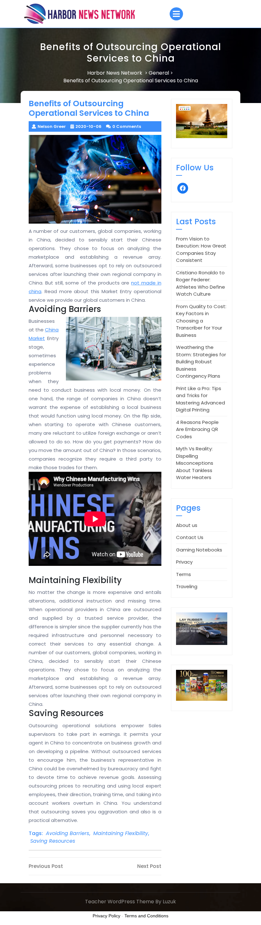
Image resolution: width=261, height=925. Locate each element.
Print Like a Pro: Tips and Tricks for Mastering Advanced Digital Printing (200, 399)
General (159, 73)
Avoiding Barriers (67, 833)
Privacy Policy (106, 915)
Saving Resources (52, 841)
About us (186, 525)
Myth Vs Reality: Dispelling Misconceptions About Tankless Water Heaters (194, 463)
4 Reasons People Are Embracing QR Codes (197, 429)
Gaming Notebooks (199, 549)
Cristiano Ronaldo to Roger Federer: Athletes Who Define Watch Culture (200, 283)
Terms (183, 574)
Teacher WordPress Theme (119, 901)
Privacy (184, 562)
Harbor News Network (114, 73)
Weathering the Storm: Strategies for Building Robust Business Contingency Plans (201, 361)
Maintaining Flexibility (120, 833)
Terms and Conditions (146, 915)
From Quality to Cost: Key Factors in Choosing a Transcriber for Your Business (201, 320)
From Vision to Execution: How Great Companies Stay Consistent (201, 249)
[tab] (176, 13)
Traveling (186, 586)
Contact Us (189, 537)
